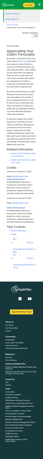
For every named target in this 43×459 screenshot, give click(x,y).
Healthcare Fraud (11, 397)
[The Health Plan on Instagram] (24, 298)
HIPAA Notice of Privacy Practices (17, 400)
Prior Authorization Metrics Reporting (18, 425)
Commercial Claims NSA (14, 428)
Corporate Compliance (13, 395)
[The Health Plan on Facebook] (14, 298)
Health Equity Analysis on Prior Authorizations (16, 440)
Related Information (18, 231)
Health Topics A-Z (12, 19)
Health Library (12, 25)
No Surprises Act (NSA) (13, 431)
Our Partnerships (11, 328)
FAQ (7, 382)
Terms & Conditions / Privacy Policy (18, 411)
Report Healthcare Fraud (21, 312)
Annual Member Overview (14, 414)
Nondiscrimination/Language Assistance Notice (19, 407)
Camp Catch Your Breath (14, 343)
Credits (14, 234)
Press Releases (11, 360)
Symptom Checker (12, 14)
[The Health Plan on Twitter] (20, 298)
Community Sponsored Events (16, 348)
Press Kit (8, 357)
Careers (8, 331)
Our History (9, 325)
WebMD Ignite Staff (20, 203)
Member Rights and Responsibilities (18, 416)
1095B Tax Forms (11, 434)
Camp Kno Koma (11, 345)
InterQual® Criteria (12, 436)
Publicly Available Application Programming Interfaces (20, 368)
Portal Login (29, 5)
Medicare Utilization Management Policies (20, 422)
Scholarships (10, 340)
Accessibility (9, 392)
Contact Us (10, 379)
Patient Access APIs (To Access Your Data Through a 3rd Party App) (20, 372)
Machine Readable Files (14, 419)
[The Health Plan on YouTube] (30, 298)
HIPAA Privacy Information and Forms (19, 403)
